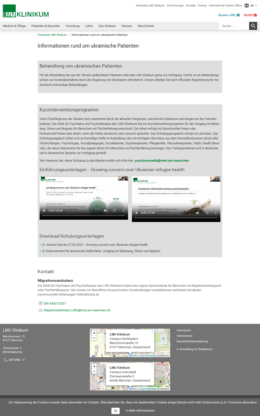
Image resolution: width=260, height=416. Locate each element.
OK (115, 410)
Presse (202, 5)
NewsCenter (146, 26)
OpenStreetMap (148, 355)
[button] (77, 310)
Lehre (89, 26)
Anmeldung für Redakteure (196, 349)
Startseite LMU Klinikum (150, 5)
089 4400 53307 (55, 303)
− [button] (94, 338)
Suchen (253, 26)
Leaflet (132, 355)
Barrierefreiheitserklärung (192, 341)
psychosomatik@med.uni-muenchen (162, 160)
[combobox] (238, 26)
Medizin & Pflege (14, 26)
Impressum (184, 330)
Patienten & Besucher (45, 26)
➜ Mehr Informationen (140, 410)
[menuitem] (14, 26)
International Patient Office (225, 5)
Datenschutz (185, 336)
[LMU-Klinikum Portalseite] (26, 11)
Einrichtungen (175, 5)
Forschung (73, 26)
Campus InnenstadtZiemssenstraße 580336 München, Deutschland (130, 373)
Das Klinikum (107, 26)
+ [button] (94, 333)
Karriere (126, 26)
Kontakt (191, 5)
